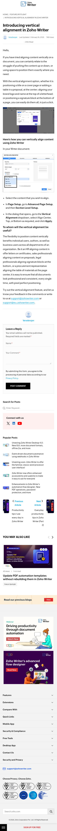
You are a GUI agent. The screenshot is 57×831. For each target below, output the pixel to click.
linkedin (13, 423)
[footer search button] (51, 811)
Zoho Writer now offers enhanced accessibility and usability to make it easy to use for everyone (27, 476)
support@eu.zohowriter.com (18, 302)
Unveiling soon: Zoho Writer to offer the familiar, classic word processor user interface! (28, 465)
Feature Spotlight (18, 14)
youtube (20, 423)
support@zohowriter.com (25, 298)
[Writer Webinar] (28, 633)
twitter (8, 423)
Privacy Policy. (12, 378)
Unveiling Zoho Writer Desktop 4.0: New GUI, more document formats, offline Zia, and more (27, 445)
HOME (5, 14)
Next (52, 537)
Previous (48, 537)
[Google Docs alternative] (28, 667)
